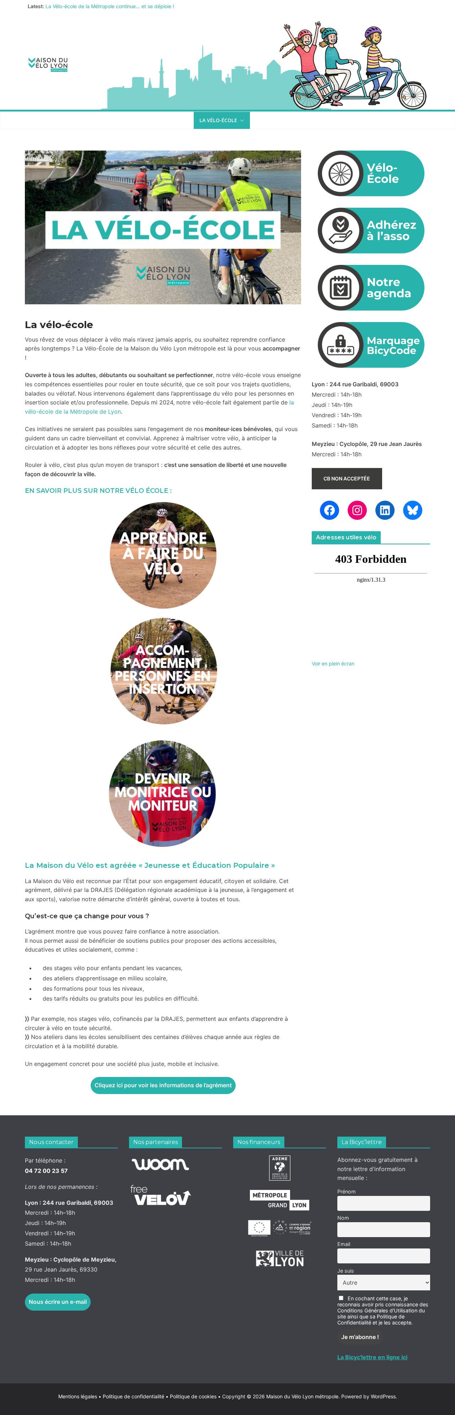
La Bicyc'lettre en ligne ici (372, 1357)
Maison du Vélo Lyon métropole (302, 1396)
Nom (343, 1218)
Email (343, 1244)
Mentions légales (79, 1396)
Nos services (107, 120)
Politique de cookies (191, 1396)
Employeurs (272, 120)
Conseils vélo (162, 120)
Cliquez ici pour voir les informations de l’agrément (163, 1085)
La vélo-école (218, 120)
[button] (75, 120)
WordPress (383, 1396)
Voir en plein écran (333, 663)
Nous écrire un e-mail (58, 1301)
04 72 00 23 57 (46, 1170)
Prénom (346, 1191)
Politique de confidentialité (134, 1396)
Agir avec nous (51, 120)
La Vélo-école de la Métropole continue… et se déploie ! (110, 6)
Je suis (345, 1271)
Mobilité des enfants (335, 120)
